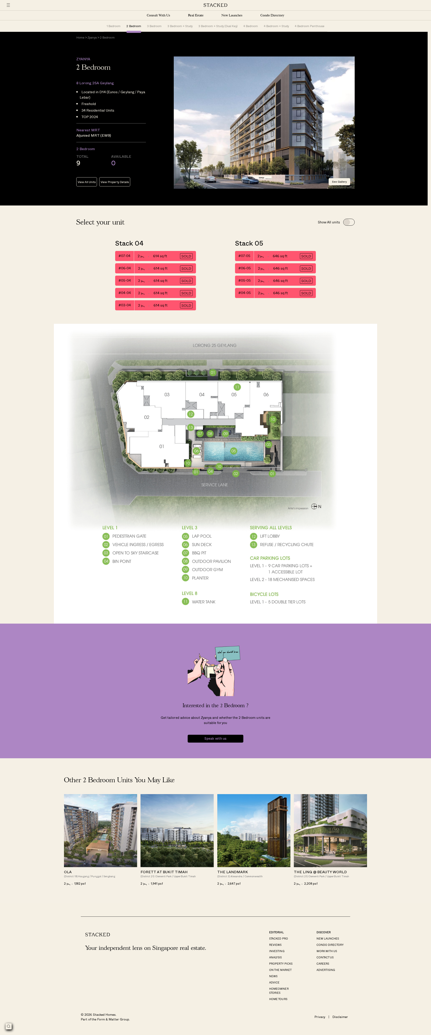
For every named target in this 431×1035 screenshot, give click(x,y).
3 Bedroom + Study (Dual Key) (217, 26)
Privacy (319, 1016)
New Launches (232, 15)
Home (80, 37)
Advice (274, 982)
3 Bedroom (154, 26)
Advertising (326, 970)
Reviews (275, 945)
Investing (276, 951)
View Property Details (115, 182)
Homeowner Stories (278, 991)
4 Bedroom (250, 26)
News (273, 976)
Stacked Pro (278, 938)
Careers (323, 964)
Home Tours (278, 999)
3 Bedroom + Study (180, 26)
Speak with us (215, 738)
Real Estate (196, 15)
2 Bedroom (133, 26)
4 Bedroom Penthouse (309, 26)
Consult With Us (158, 15)
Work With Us (327, 951)
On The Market (280, 970)
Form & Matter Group (113, 1019)
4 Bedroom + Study (276, 26)
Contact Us (325, 957)
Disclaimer (340, 1016)
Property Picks (280, 964)
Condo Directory (272, 15)
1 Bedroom (114, 26)
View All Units (87, 182)
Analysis (275, 957)
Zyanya (92, 37)
